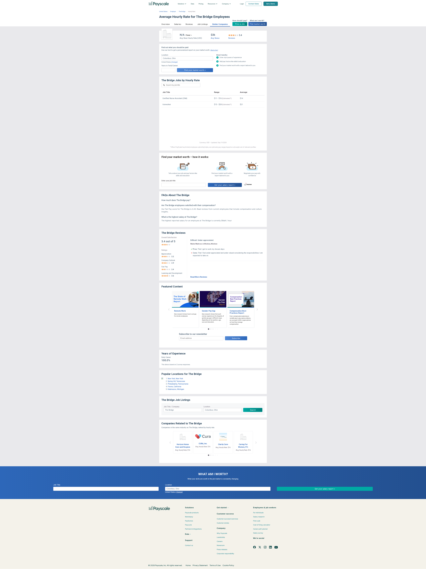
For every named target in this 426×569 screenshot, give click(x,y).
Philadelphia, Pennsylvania (178, 384)
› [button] (257, 309)
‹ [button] (169, 309)
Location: (164, 55)
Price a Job (240, 24)
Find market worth (257, 24)
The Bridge (182, 11)
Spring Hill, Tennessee (176, 381)
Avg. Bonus (215, 38)
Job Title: (56, 485)
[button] (165, 24)
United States (163, 11)
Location (206, 407)
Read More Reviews (198, 277)
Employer (173, 11)
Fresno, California (174, 387)
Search (253, 410)
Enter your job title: (168, 181)
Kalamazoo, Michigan (176, 389)
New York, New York (175, 379)
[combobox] (187, 58)
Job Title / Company (171, 407)
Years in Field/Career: (169, 66)
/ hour (187, 35)
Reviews (231, 38)
